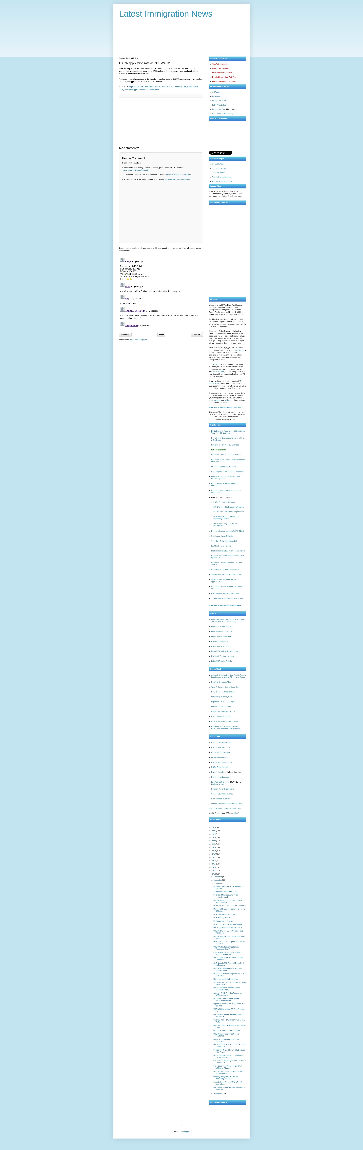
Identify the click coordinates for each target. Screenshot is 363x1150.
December (218, 877)
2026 (214, 827)
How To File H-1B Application (222, 692)
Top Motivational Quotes (221, 177)
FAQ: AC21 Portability (219, 641)
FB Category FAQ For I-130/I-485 (223, 467)
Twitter (226, 808)
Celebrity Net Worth (215, 1125)
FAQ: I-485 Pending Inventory (222, 656)
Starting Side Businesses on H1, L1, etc (226, 575)
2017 (214, 857)
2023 (214, 837)
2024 (214, 834)
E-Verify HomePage (218, 772)
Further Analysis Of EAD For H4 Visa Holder (228, 551)
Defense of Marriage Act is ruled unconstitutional (225, 896)
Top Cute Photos (218, 173)
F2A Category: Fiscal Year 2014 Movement (227, 472)
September (218, 1094)
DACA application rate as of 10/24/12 (227, 928)
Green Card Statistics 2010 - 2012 (224, 712)
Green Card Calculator (221, 68)
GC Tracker (216, 92)
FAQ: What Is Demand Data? (222, 627)
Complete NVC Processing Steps (225, 114)
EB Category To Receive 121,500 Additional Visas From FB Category (228, 432)
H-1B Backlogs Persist (222, 918)
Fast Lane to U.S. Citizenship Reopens (228, 924)
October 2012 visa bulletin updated (226, 1031)
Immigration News (219, 101)
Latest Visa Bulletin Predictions (224, 81)
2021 (214, 844)
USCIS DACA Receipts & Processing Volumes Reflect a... (227, 969)
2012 (214, 874)
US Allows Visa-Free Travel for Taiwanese (229, 906)
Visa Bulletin (188, 1125)
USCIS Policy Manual (219, 767)
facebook (217, 400)
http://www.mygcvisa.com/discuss (177, 180)
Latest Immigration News (165, 13)
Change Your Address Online (222, 794)
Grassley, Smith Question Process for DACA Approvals (227, 994)
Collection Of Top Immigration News (225, 570)
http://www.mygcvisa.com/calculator (135, 170)
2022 (214, 841)
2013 (214, 871)
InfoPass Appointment (219, 757)
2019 (214, 851)
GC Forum (216, 96)
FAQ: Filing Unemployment (221, 697)
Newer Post (125, 335)
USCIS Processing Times (221, 743)
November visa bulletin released (225, 979)
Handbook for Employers (220, 777)
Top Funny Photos (219, 168)
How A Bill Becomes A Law (221, 682)
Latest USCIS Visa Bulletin (221, 661)
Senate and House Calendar (222, 536)
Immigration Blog (218, 109)
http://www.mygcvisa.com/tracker (178, 175)
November (218, 880)
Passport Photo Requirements (222, 789)
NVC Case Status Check (220, 752)
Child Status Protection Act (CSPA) (224, 722)
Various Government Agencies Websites (226, 804)
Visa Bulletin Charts (219, 64)
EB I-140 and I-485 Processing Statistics (228, 507)
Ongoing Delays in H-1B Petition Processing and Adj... (225, 1078)
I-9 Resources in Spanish (223, 921)
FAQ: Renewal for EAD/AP (221, 636)
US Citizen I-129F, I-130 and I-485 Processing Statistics (226, 518)
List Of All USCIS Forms (220, 782)
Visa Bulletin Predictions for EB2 (225, 892)
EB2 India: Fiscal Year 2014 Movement (226, 455)
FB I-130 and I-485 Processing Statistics (228, 512)
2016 (214, 861)
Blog (239, 808)
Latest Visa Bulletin (219, 105)
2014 (214, 867)
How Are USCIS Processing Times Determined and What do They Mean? (226, 727)
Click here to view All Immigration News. (225, 605)
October (217, 883)
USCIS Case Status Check (221, 747)
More (236, 813)
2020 (214, 847)
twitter (227, 400)
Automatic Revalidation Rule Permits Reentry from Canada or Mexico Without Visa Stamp (228, 676)
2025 (214, 831)
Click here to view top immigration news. (225, 407)
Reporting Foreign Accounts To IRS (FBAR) (227, 531)
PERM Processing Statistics (224, 502)
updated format (217, 784)
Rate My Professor (201, 1125)
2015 (214, 864)
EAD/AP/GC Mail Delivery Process (224, 651)
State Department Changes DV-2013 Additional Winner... (227, 1067)
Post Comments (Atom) (138, 340)
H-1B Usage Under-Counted (224, 914)
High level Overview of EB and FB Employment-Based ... (226, 1000)
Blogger (186, 1132)
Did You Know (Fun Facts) (222, 181)
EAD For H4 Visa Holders (221, 546)
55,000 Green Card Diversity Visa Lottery (227, 598)
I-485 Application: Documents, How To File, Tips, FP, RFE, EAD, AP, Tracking (227, 621)
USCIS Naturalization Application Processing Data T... (226, 948)
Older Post (197, 335)
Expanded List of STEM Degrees (223, 702)
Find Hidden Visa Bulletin (222, 73)
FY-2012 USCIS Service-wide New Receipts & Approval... (226, 953)
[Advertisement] (181, 39)
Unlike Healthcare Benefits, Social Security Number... (226, 989)
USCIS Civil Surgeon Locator (222, 762)
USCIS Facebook (215, 808)
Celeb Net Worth (218, 164)
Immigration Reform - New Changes (225, 445)
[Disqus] (161, 291)
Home (161, 335)
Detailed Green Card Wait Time (224, 77)
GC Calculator (218, 372)
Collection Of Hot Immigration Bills (224, 541)
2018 (214, 854)
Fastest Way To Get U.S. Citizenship (225, 594)
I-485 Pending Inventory (220, 799)
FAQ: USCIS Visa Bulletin (221, 707)
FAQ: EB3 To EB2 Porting (221, 646)
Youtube (233, 808)
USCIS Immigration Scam (221, 717)
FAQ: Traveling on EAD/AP (221, 632)
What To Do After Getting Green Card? (225, 687)
